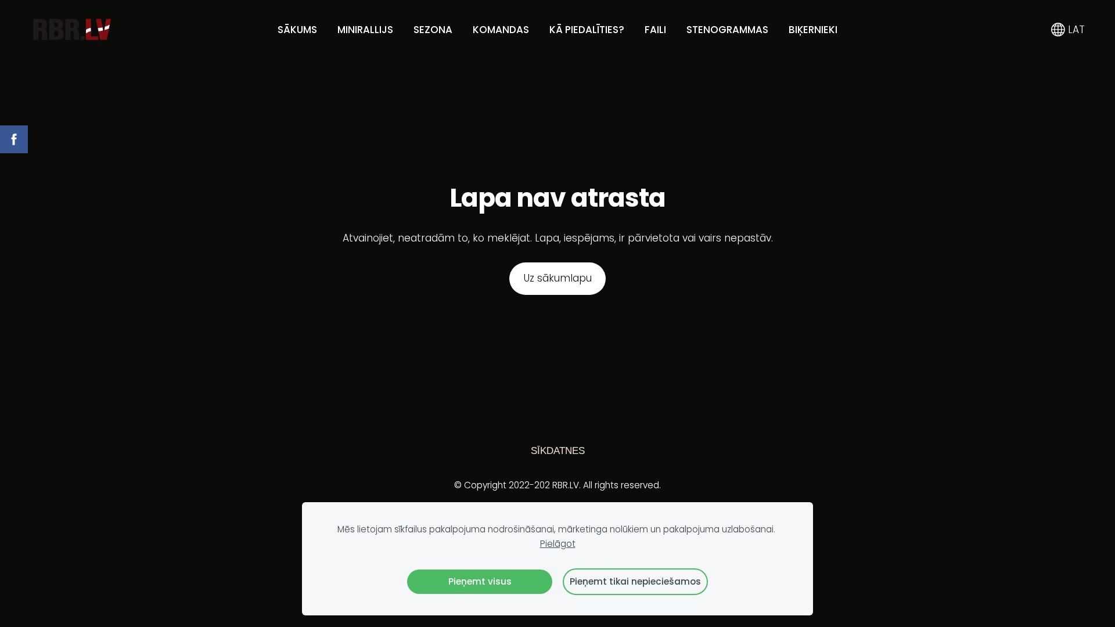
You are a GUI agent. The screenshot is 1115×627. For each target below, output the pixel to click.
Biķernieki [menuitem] (813, 30)
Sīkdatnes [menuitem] (558, 450)
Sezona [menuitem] (432, 30)
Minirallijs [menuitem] (365, 30)
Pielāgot (558, 544)
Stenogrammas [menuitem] (727, 30)
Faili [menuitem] (655, 30)
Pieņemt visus (480, 581)
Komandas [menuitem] (501, 30)
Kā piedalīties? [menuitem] (586, 30)
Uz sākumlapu (558, 278)
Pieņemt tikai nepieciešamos (635, 581)
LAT (1075, 30)
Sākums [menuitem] (297, 30)
